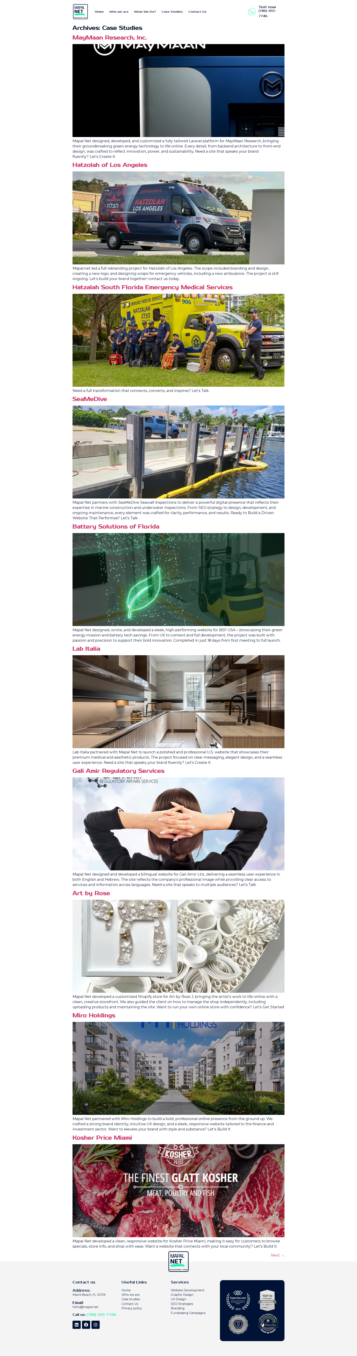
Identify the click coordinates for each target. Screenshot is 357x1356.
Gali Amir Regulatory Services (118, 771)
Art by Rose (91, 893)
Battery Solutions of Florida (116, 526)
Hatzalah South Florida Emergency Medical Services (153, 287)
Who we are (118, 11)
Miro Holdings (94, 1015)
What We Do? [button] (145, 11)
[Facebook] (86, 1325)
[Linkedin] (77, 1325)
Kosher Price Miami (102, 1137)
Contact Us (197, 11)
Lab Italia (86, 648)
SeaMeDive (90, 399)
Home (99, 11)
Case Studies (172, 11)
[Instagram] (95, 1325)
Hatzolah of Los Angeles (110, 165)
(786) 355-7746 (101, 1315)
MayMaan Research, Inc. (110, 37)
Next (277, 1255)
